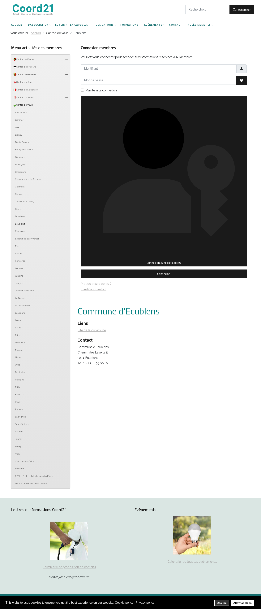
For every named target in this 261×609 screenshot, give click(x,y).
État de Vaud (21, 112)
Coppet (19, 194)
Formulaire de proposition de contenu (69, 567)
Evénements (153, 25)
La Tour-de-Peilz (23, 305)
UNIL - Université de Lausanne (31, 483)
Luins (18, 327)
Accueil (16, 25)
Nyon (18, 357)
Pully (17, 402)
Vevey (18, 446)
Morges (19, 350)
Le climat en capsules (71, 25)
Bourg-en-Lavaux (24, 149)
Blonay (18, 135)
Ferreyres (20, 261)
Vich (17, 454)
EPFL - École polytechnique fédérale (34, 476)
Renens (19, 409)
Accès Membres (199, 25)
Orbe (17, 364)
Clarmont (19, 186)
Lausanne (20, 313)
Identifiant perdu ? (93, 289)
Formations (129, 25)
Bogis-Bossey (22, 142)
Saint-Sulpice (22, 424)
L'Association (38, 25)
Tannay (19, 439)
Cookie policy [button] (124, 602)
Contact (175, 25)
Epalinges (20, 231)
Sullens (19, 431)
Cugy (18, 209)
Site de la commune (92, 330)
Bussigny (20, 164)
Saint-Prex (20, 416)
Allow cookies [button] (242, 602)
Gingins (19, 275)
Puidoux (19, 394)
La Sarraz (20, 298)
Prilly (17, 387)
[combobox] (207, 9)
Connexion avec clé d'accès (164, 262)
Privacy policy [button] (144, 602)
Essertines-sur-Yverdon (27, 238)
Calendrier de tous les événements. (192, 561)
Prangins (19, 379)
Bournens (20, 157)
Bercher (19, 120)
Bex (17, 127)
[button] (67, 59)
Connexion (163, 273)
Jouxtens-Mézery (24, 290)
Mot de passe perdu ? (96, 284)
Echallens (20, 216)
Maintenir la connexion (101, 90)
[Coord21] (33, 9)
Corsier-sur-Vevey (24, 201)
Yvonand (19, 468)
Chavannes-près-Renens (28, 179)
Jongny (19, 283)
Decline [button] (222, 602)
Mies (17, 335)
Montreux (20, 342)
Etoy (17, 246)
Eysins (18, 253)
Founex (19, 268)
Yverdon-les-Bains (24, 461)
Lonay (18, 320)
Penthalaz (20, 372)
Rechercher (243, 9)
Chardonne (20, 172)
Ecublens (20, 223)
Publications (104, 25)
